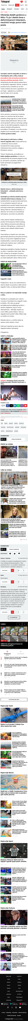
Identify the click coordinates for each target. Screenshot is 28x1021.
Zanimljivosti (10, 427)
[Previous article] (1, 510)
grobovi (11, 423)
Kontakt (19, 1015)
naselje (16, 431)
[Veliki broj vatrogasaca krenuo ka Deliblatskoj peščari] (14, 634)
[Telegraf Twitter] (12, 1007)
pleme (2, 431)
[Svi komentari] (10, 553)
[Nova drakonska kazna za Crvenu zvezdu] (6, 368)
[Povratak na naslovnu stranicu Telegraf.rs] (5, 2)
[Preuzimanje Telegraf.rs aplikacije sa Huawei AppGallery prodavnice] (23, 1004)
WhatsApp (23, 411)
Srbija (5, 12)
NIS (2, 423)
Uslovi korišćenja (22, 1012)
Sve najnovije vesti (14, 699)
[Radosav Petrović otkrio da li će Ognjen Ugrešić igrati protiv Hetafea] (14, 850)
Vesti (2, 12)
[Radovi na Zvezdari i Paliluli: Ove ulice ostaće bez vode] (14, 715)
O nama (3, 1012)
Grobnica (21, 423)
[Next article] (27, 510)
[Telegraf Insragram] (16, 1007)
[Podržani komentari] (14, 553)
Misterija (3, 427)
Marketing (8, 1012)
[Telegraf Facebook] (7, 1007)
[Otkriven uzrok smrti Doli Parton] (6, 938)
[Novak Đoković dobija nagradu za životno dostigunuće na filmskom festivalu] (6, 967)
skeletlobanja (9, 431)
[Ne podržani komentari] (19, 553)
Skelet (15, 423)
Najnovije (7, 706)
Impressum (14, 1012)
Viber (2, 413)
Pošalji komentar (16, 439)
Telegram (7, 413)
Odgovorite (5, 570)
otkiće (5, 423)
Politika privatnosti (11, 1015)
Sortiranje (4, 553)
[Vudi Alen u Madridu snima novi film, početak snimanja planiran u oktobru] (14, 917)
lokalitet (17, 427)
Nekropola (23, 427)
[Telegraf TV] (20, 1007)
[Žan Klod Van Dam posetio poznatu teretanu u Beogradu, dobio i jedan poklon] (6, 900)
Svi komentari (14, 617)
